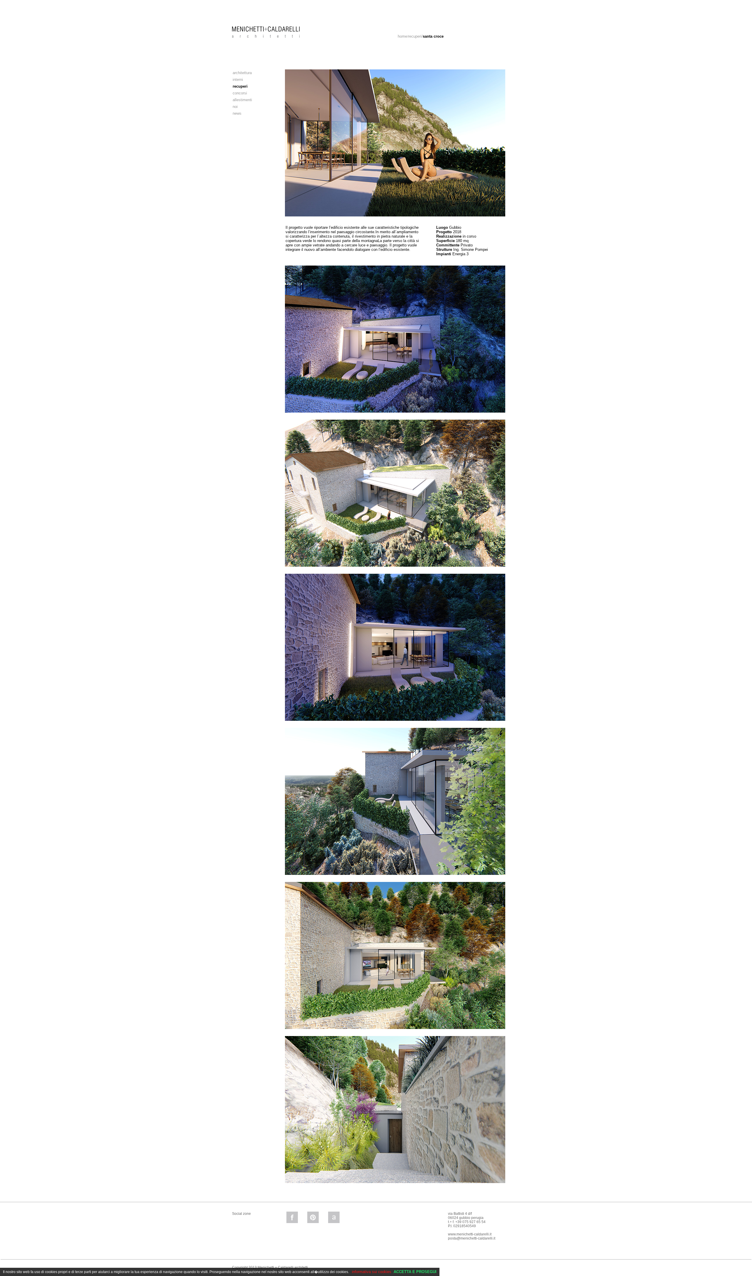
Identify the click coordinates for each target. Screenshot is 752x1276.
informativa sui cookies (371, 1272)
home (402, 36)
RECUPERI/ (426, 36)
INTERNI (238, 79)
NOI (235, 106)
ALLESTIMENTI (242, 99)
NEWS (237, 113)
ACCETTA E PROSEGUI (415, 1272)
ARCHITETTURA (242, 72)
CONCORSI (240, 93)
